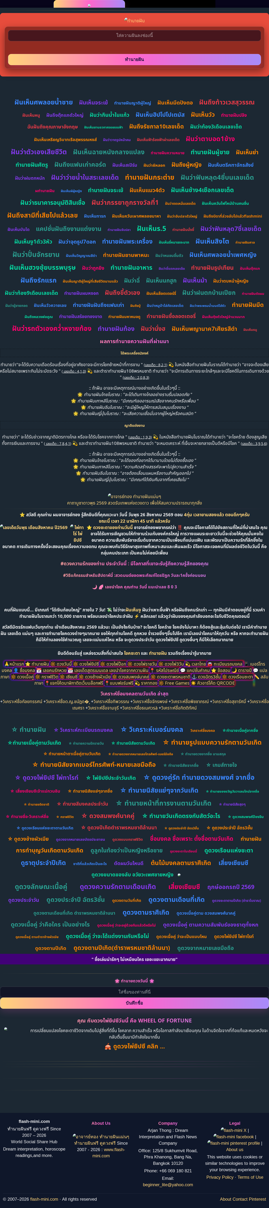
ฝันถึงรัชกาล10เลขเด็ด (156, 126)
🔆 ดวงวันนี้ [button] (61, 664)
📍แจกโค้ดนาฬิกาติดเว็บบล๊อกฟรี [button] (74, 683)
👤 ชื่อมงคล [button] (24, 670)
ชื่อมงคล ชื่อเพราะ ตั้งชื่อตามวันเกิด (191, 838)
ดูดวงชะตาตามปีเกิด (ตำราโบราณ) (236, 900)
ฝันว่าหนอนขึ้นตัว (169, 255)
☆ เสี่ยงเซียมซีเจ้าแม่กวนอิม (35, 791)
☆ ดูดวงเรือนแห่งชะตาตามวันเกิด (44, 827)
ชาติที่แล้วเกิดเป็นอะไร (90, 863)
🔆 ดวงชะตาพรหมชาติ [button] (170, 677)
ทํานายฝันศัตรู (32, 164)
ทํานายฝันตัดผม (253, 293)
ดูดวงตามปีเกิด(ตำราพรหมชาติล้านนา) (122, 948)
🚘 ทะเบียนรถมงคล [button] (225, 664)
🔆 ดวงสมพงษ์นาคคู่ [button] (131, 677)
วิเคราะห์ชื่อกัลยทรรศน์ (22, 701)
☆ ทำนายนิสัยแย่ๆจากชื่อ (90, 791)
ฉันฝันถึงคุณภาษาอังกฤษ (52, 126)
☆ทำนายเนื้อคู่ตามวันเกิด (34, 742)
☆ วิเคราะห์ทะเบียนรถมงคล (83, 729)
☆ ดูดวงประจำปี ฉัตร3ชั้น (181, 828)
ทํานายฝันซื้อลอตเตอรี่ (171, 316)
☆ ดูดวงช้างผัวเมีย (28, 838)
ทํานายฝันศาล (245, 242)
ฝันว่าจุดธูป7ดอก (77, 241)
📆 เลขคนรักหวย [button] (52, 670)
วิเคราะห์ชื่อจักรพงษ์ (150, 701)
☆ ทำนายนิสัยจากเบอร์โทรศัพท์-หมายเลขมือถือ (94, 764)
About (225, 1199)
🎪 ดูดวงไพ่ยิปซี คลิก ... (134, 1046)
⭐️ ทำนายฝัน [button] (37, 664)
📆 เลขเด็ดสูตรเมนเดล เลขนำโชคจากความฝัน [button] (109, 670)
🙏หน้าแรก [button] (14, 664)
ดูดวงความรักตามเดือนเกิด (118, 886)
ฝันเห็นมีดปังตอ (175, 102)
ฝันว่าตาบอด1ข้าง (210, 138)
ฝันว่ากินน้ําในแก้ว (109, 114)
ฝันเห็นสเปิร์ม (124, 165)
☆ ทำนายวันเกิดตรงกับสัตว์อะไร (181, 816)
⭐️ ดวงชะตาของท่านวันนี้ (110, 527)
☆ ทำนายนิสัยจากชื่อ (181, 765)
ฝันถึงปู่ (135, 305)
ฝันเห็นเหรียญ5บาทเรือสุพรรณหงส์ (65, 139)
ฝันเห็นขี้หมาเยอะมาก (174, 242)
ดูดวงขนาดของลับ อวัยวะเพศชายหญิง (132, 874)
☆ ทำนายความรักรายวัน (86, 743)
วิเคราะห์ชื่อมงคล (202, 730)
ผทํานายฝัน (45, 190)
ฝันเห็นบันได (19, 229)
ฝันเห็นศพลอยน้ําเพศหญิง (223, 255)
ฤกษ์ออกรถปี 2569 (230, 887)
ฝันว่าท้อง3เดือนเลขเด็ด (216, 126)
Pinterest (257, 1199)
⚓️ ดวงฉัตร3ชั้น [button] (206, 677)
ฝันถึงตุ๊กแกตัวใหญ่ (64, 115)
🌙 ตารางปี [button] (242, 670)
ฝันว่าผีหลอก (154, 165)
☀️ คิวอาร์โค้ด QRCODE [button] (213, 683)
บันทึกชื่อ (134, 1002)
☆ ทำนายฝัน (28, 729)
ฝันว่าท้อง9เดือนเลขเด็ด (31, 292)
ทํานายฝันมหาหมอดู (124, 316)
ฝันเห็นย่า (247, 152)
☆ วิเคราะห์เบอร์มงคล (151, 729)
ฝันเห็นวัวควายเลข (50, 305)
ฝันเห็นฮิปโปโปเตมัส (160, 114)
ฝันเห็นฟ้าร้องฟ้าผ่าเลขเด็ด (158, 139)
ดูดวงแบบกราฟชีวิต (127, 839)
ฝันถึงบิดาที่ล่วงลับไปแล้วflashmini (232, 216)
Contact (240, 1199)
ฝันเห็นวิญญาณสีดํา (81, 255)
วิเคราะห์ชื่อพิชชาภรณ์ (190, 701)
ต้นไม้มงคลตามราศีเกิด (181, 862)
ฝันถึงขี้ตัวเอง (122, 292)
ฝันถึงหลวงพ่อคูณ (39, 316)
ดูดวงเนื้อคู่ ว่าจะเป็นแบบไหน (181, 936)
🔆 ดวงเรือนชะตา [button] (238, 677)
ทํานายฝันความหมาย (167, 152)
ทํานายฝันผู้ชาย (210, 152)
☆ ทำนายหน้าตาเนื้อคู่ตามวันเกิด (72, 754)
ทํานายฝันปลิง (234, 115)
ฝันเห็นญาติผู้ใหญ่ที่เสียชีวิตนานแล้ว (90, 281)
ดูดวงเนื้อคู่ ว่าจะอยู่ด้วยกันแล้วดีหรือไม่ (126, 925)
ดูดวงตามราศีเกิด (146, 912)
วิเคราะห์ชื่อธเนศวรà (140, 708)
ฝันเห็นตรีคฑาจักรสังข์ (231, 164)
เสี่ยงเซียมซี (233, 863)
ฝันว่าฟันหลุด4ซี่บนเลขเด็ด (217, 177)
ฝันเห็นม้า (195, 280)
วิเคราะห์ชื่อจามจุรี (103, 708)
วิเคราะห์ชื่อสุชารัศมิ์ (229, 701)
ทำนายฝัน (158, 653)
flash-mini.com (44, 1199)
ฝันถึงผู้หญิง (186, 164)
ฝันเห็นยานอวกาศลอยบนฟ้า (103, 127)
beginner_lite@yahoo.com (168, 1184)
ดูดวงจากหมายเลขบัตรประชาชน (80, 839)
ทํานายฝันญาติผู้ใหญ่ (132, 103)
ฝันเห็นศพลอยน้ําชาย (43, 102)
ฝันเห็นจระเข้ (93, 102)
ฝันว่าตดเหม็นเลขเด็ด (180, 203)
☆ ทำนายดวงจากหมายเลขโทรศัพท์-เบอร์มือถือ (140, 754)
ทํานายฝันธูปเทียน (212, 267)
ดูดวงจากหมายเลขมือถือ (205, 948)
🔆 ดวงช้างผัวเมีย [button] (95, 677)
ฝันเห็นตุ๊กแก (250, 268)
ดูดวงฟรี (108, 1143)
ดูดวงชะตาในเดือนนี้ (183, 851)
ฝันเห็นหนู (31, 115)
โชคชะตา (132, 653)
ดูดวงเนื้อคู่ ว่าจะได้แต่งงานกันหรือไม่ (107, 936)
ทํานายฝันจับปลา (119, 229)
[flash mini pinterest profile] (234, 1143)
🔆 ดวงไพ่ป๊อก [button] (113, 664)
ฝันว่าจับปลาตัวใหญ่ (182, 216)
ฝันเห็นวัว (203, 114)
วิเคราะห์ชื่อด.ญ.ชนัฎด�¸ (68, 701)
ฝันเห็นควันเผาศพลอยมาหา (136, 216)
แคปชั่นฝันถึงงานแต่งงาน (68, 229)
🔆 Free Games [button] (174, 683)
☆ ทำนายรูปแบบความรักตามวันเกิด (212, 742)
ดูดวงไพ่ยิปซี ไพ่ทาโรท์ (234, 936)
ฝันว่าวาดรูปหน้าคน (117, 139)
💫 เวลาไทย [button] (196, 664)
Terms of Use (250, 1177)
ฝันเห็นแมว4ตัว (147, 190)
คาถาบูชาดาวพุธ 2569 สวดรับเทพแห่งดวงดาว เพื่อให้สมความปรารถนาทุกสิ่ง (134, 503)
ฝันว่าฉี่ (132, 280)
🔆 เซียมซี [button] (69, 677)
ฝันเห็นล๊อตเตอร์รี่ (161, 293)
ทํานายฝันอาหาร (131, 267)
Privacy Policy (219, 1177)
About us (234, 1149)
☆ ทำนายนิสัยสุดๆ (232, 804)
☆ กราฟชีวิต (65, 817)
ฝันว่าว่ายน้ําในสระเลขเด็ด (85, 177)
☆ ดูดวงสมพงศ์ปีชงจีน (246, 816)
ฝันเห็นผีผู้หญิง (71, 191)
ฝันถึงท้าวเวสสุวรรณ (227, 102)
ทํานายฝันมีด (248, 305)
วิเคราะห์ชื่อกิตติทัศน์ (179, 708)
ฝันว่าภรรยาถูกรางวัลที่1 (125, 202)
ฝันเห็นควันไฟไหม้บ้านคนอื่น (225, 203)
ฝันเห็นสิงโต (212, 241)
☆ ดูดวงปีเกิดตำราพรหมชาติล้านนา (119, 827)
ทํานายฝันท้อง (116, 328)
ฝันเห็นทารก (95, 216)
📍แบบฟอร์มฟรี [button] (119, 683)
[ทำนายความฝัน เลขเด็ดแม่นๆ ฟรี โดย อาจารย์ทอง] (134, 496)
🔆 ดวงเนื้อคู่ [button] (23, 677)
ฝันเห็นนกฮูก (161, 280)
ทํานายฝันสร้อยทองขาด (80, 316)
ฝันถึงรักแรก (38, 280)
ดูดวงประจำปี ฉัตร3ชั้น (75, 899)
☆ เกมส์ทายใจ (221, 764)
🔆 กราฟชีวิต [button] (47, 677)
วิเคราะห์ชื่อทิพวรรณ (111, 701)
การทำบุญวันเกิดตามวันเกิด (49, 850)
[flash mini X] (234, 1130)
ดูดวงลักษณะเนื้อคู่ (41, 886)
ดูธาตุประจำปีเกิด (43, 862)
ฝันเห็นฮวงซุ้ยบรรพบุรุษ (42, 267)
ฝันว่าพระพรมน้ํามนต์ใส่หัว (208, 305)
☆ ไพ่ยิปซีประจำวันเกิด (111, 777)
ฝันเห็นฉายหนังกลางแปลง (109, 152)
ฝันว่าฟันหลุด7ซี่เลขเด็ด (230, 228)
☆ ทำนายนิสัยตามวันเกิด (133, 743)
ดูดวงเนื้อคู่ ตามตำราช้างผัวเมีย (37, 937)
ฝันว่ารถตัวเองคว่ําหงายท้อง (51, 328)
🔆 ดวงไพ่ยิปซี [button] (86, 664)
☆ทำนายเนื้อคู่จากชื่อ (240, 730)
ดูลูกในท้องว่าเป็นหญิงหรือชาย (127, 850)
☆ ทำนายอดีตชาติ (36, 804)
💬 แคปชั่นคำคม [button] (195, 670)
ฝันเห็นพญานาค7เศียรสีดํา (204, 329)
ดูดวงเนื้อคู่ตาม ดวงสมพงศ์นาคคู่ (206, 913)
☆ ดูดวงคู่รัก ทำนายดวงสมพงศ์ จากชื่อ (199, 777)
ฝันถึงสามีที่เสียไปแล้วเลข (42, 215)
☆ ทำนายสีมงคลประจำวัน (82, 803)
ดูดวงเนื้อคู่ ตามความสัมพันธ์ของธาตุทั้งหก (210, 924)
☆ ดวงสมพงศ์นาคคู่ (107, 815)
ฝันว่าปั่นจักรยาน (36, 254)
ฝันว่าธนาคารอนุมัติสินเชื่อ (52, 202)
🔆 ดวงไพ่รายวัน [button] (142, 664)
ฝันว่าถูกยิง (93, 268)
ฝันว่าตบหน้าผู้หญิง (231, 281)
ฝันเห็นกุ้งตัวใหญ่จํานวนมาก (223, 316)
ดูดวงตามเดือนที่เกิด (176, 899)
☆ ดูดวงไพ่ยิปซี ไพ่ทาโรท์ (46, 777)
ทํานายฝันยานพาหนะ (126, 254)
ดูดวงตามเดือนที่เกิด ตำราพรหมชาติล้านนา (74, 913)
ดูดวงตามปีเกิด (50, 948)
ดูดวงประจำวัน (23, 899)
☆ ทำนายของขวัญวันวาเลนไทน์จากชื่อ (232, 791)
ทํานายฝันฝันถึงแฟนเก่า (98, 304)
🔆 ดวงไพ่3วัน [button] (171, 664)
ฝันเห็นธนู (250, 329)
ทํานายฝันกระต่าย (149, 177)
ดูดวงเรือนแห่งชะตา (228, 850)
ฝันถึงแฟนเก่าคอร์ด (80, 164)
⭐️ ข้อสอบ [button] (221, 670)
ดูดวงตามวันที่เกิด (126, 900)
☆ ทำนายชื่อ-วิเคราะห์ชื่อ (27, 816)
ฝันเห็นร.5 (151, 228)
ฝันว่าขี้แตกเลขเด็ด (172, 268)
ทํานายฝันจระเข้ (105, 190)
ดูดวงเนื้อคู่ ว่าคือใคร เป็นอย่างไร (50, 924)
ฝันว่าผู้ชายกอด (16, 305)
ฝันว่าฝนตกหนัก (30, 178)
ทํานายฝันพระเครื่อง (127, 241)
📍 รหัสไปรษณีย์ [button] (165, 670)
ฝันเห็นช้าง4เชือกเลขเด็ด (202, 190)
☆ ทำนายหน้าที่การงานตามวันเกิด (163, 803)
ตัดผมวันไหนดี (128, 863)
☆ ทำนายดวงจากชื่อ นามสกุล (203, 753)
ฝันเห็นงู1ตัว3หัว (33, 241)
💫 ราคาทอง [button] (146, 683)
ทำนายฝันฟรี (87, 1143)
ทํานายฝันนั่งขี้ (183, 229)
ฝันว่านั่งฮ (153, 328)
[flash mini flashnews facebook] (234, 1136)
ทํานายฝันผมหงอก (81, 293)
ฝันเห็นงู (133, 610)
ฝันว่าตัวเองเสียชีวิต (39, 151)
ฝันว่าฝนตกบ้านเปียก (209, 292)
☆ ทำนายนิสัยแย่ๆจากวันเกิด (159, 790)
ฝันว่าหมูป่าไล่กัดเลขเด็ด (165, 305)
